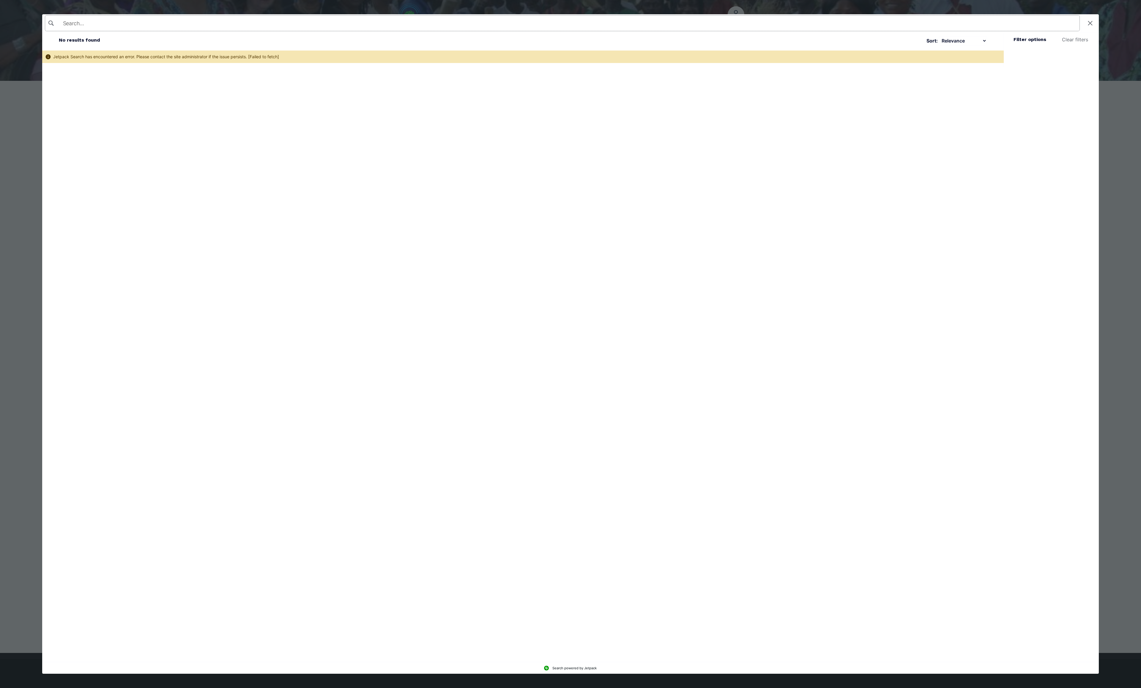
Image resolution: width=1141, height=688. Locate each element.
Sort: (932, 41)
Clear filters (1075, 39)
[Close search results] (1090, 23)
